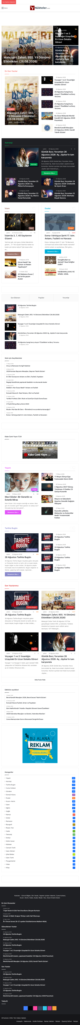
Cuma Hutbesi (38, 71)
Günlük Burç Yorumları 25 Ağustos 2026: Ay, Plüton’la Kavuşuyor (28, 183)
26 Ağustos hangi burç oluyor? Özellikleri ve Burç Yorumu (64, 94)
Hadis (67, 71)
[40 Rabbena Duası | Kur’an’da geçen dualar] (10, 274)
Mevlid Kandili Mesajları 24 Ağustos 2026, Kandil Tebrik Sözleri (64, 130)
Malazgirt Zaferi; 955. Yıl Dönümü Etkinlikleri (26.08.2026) (38, 314)
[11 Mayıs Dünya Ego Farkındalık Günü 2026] (47, 477)
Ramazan (9, 821)
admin (10, 122)
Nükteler (9, 844)
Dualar (8, 798)
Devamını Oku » (49, 173)
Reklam (58, 1021)
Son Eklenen (15, 298)
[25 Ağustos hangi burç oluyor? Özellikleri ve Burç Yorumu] (47, 104)
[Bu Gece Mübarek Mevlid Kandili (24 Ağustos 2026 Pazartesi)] (47, 116)
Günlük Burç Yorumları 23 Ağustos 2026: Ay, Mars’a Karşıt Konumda (28, 195)
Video (8, 864)
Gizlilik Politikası (38, 1021)
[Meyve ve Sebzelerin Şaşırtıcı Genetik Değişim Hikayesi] (47, 499)
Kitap (7, 867)
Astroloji (65, 142)
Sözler (8, 818)
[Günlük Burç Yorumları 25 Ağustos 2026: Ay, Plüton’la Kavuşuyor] (10, 181)
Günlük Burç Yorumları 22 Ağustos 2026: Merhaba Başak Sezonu (64, 195)
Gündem (61, 71)
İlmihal (72, 71)
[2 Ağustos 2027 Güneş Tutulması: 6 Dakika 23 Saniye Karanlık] (47, 487)
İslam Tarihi (10, 858)
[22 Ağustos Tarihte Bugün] (47, 568)
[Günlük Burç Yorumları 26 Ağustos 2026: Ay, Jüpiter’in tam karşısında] (10, 336)
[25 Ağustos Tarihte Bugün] (47, 537)
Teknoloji (9, 834)
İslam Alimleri (10, 851)
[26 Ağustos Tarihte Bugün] (10, 308)
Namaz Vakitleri (49, 1021)
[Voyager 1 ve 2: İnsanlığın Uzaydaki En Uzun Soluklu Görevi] (47, 80)
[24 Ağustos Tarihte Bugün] (47, 547)
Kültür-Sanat (10, 841)
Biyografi (29, 71)
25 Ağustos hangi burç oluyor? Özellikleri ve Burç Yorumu (64, 106)
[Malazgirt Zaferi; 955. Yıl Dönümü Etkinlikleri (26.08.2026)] (27, 45)
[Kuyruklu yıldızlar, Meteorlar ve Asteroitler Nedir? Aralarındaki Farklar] (47, 511)
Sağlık (8, 811)
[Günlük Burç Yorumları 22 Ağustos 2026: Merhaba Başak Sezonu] (47, 193)
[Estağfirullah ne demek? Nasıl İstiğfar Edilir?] (50, 260)
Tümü (23, 71)
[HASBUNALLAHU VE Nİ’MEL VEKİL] (50, 272)
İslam (8, 804)
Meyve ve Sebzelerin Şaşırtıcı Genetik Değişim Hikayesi (64, 501)
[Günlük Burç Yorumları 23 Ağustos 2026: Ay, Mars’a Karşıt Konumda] (10, 193)
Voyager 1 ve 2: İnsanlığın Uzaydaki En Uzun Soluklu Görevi (64, 82)
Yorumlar (66, 298)
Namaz (8, 814)
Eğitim (45, 71)
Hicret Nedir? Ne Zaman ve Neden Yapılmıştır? (24, 264)
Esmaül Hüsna (53, 71)
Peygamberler (10, 861)
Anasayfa (19, 1021)
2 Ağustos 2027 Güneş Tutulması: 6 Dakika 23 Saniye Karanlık (63, 489)
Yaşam (66, 467)
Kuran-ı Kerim (10, 801)
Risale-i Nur (10, 828)
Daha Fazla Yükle (40, 680)
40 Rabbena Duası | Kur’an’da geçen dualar (26, 276)
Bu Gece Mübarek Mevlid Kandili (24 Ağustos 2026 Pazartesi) (64, 118)
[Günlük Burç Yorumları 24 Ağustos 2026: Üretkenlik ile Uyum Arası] (47, 181)
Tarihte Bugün (10, 785)
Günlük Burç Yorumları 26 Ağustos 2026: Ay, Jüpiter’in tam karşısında (64, 56)
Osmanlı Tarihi (10, 848)
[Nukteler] (40, 8)
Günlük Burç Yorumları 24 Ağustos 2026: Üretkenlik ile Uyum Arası (64, 183)
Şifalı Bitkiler (10, 854)
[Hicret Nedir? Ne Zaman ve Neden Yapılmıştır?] (10, 262)
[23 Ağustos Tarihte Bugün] (47, 558)
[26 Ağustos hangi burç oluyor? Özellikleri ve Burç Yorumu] (47, 92)
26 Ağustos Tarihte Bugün (27, 305)
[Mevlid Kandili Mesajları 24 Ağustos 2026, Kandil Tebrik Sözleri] (47, 128)
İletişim (75, 1021)
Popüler (41, 298)
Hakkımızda (27, 1021)
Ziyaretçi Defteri (67, 1021)
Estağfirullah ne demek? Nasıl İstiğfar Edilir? (66, 262)
